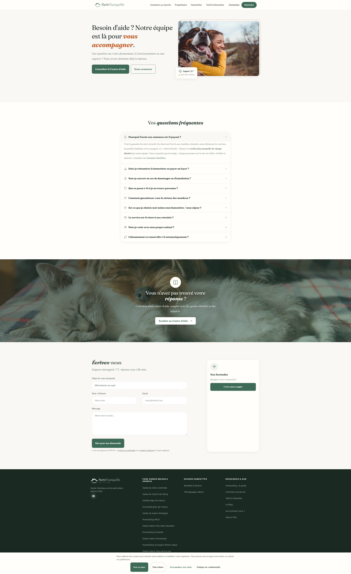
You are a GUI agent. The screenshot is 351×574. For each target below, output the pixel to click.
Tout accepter (139, 567)
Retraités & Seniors (193, 485)
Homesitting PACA (151, 519)
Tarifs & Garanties (215, 5)
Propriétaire (181, 5)
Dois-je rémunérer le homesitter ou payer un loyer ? (158, 168)
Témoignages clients (194, 492)
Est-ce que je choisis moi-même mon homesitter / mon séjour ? (164, 207)
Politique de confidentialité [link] (208, 567)
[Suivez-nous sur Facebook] (93, 496)
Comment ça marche (160, 5)
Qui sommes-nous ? (235, 511)
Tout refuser (158, 567)
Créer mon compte (233, 386)
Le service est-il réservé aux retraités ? (151, 217)
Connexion (234, 5)
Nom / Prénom (99, 393)
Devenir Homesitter (195, 479)
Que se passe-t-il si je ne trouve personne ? (153, 188)
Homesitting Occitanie (152, 532)
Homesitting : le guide (236, 485)
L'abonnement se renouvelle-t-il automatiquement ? (158, 236)
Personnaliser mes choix (181, 567)
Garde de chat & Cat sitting (155, 494)
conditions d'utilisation (146, 450)
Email (145, 393)
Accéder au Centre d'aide (173, 320)
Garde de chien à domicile (154, 488)
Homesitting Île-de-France (155, 507)
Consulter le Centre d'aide (110, 69)
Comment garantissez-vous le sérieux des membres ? (159, 197)
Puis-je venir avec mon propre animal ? (151, 227)
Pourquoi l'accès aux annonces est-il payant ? (154, 136)
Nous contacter (143, 69)
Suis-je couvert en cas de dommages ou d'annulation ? (159, 178)
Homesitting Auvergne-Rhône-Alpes (159, 545)
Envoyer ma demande (108, 443)
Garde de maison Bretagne (155, 513)
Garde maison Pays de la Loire (156, 551)
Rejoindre (249, 5)
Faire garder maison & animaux (155, 480)
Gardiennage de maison (153, 500)
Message (96, 408)
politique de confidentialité (126, 450)
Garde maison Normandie (154, 538)
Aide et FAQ (231, 517)
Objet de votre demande (103, 378)
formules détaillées (156, 158)
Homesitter (196, 5)
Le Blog (229, 504)
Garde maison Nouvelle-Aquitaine (158, 526)
